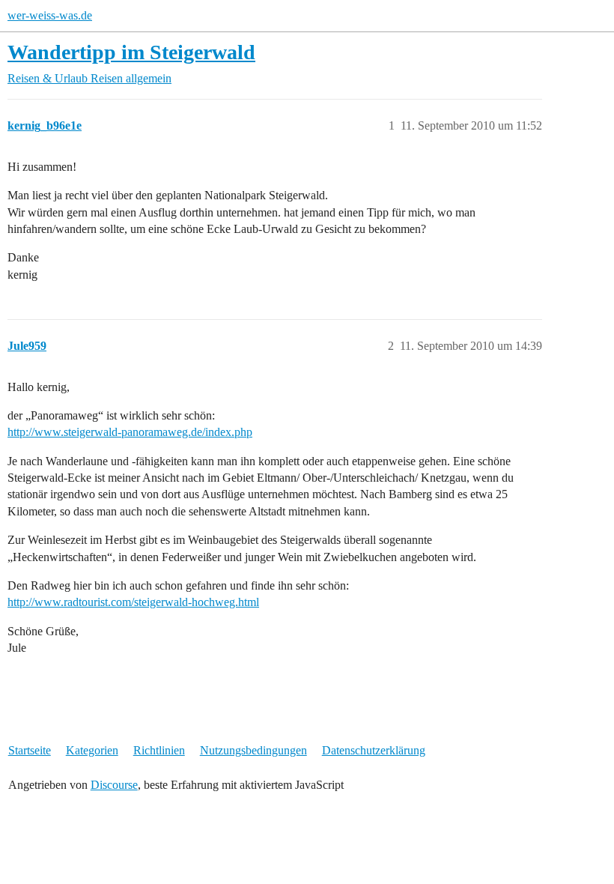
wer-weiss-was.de (49, 15)
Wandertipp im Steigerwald (131, 52)
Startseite (29, 750)
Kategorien (92, 750)
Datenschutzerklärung (373, 750)
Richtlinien (159, 750)
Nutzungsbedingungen (253, 750)
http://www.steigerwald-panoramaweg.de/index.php (129, 432)
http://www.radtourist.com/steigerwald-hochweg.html (133, 602)
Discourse (114, 784)
